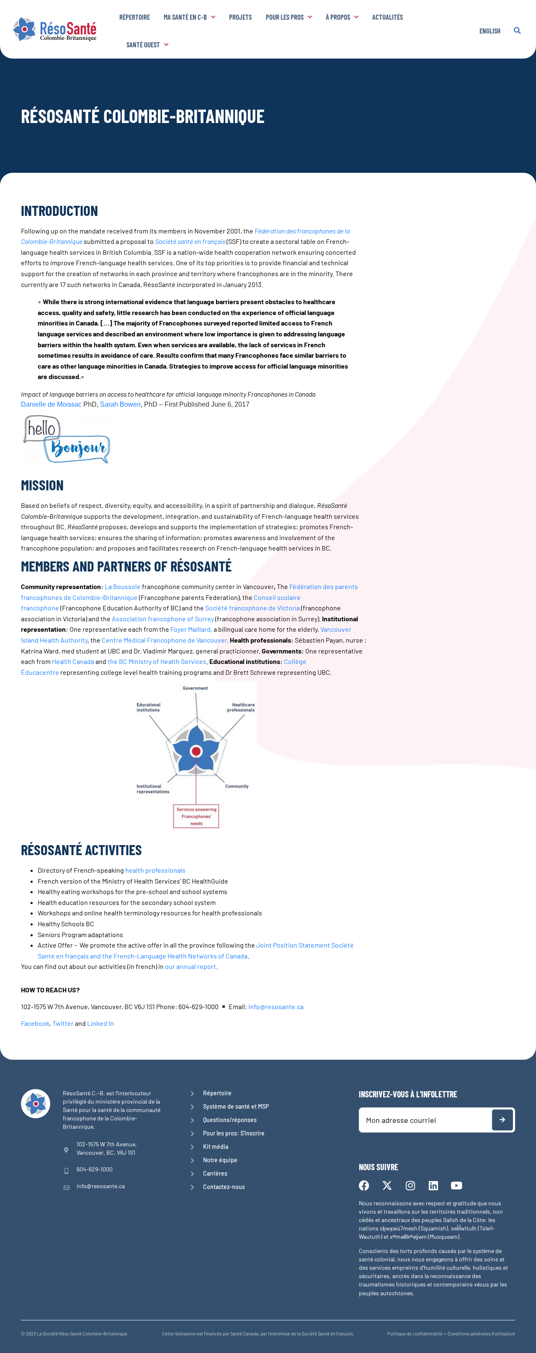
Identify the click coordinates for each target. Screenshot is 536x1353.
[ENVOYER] (502, 1120)
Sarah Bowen (120, 404)
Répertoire (134, 17)
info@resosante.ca (276, 1006)
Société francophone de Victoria (252, 608)
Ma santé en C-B (185, 17)
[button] (517, 30)
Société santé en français (190, 241)
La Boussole (123, 586)
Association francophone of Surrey (163, 619)
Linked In (100, 1023)
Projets (240, 17)
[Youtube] (456, 1185)
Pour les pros (285, 17)
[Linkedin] (433, 1185)
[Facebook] (364, 1185)
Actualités (387, 17)
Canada (83, 661)
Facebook (35, 1023)
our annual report (190, 966)
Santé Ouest (143, 44)
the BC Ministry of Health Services (157, 661)
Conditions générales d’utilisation (481, 1333)
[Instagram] (410, 1185)
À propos (338, 17)
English (489, 30)
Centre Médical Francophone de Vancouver (164, 640)
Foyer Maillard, (191, 629)
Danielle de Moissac (51, 404)
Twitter (63, 1023)
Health (62, 661)
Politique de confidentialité (415, 1333)
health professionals (155, 870)
